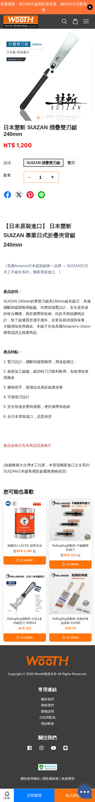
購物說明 (47, 711)
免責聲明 (68, 778)
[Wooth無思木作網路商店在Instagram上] (41, 750)
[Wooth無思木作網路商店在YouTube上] (53, 750)
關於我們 (47, 699)
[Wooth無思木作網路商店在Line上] (65, 750)
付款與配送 (47, 717)
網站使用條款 (30, 778)
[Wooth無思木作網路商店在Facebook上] (29, 750)
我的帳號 (47, 723)
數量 (7, 175)
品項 (7, 163)
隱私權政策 (51, 778)
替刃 (71, 163)
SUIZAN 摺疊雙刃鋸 (43, 163)
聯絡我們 (47, 705)
